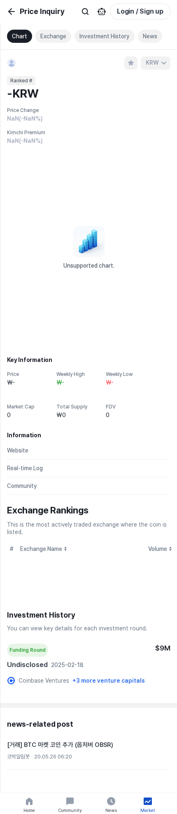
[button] (88, 752)
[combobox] (155, 63)
